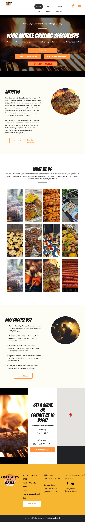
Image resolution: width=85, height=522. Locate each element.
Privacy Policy (70, 489)
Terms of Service (71, 491)
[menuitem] (39, 6)
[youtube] (79, 6)
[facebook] (73, 6)
